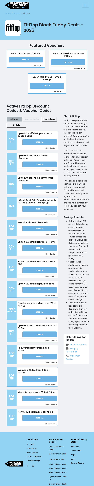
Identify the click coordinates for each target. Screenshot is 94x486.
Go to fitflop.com (78, 344)
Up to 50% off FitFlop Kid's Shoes (36, 283)
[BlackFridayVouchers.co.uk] (17, 5)
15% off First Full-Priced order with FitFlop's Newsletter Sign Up (37, 201)
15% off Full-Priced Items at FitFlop (47, 78)
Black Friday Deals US (57, 472)
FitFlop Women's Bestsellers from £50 (36, 263)
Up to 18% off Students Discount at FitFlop (37, 327)
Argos (73, 455)
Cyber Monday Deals (57, 454)
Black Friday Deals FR (57, 464)
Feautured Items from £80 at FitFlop (34, 349)
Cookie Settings (33, 460)
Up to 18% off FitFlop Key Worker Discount (35, 179)
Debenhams (76, 450)
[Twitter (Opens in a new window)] (33, 466)
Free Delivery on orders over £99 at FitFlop (37, 304)
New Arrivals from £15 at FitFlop (35, 411)
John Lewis (75, 446)
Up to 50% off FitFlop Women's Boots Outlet (35, 135)
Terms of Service (34, 456)
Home (8, 13)
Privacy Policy (32, 452)
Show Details (36, 65)
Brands (17, 13)
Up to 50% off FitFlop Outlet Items (36, 241)
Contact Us (31, 448)
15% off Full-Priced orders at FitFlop (68, 55)
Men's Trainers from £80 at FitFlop (37, 392)
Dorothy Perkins (77, 463)
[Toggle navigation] (85, 5)
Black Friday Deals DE (57, 468)
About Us (30, 444)
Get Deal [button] (39, 142)
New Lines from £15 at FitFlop (34, 222)
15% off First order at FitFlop (25, 53)
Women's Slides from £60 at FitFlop (33, 371)
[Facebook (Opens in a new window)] (27, 466)
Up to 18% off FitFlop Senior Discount (33, 157)
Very (73, 459)
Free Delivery (49, 119)
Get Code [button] (26, 59)
